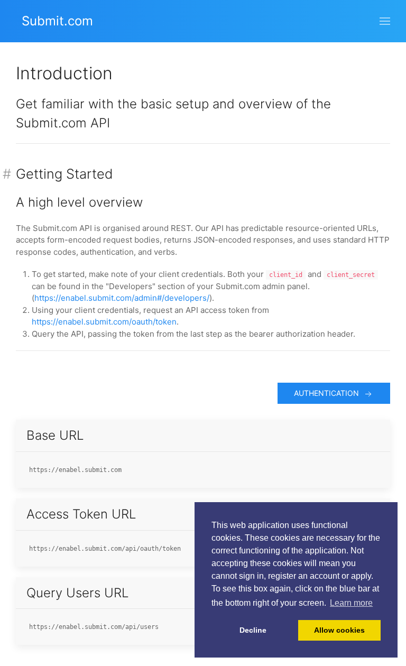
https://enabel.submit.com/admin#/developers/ (121, 298)
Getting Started (64, 173)
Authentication (328, 392)
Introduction (64, 73)
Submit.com (57, 21)
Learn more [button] (351, 602)
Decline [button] (252, 630)
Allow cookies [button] (339, 630)
